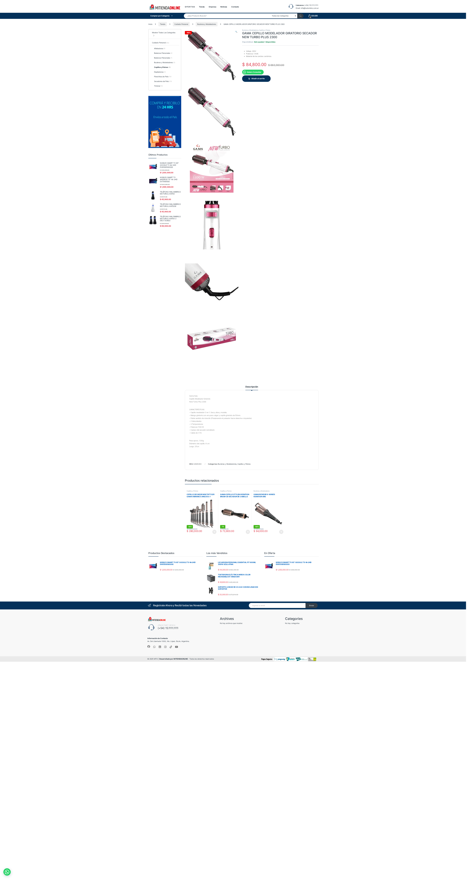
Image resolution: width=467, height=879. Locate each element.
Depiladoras (160, 72)
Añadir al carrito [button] (213, 532)
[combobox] (227, 15)
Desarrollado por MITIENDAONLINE (173, 659)
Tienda (202, 7)
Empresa (212, 7)
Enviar (311, 605)
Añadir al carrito (258, 78)
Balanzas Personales (163, 53)
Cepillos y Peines (264, 30)
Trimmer (158, 86)
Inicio (150, 24)
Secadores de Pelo (163, 81)
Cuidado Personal (181, 24)
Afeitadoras (159, 48)
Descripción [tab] (251, 387)
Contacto (235, 7)
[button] (236, 31)
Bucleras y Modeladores (206, 24)
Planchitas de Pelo (162, 77)
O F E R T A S (190, 7)
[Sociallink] (148, 646)
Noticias (223, 7)
